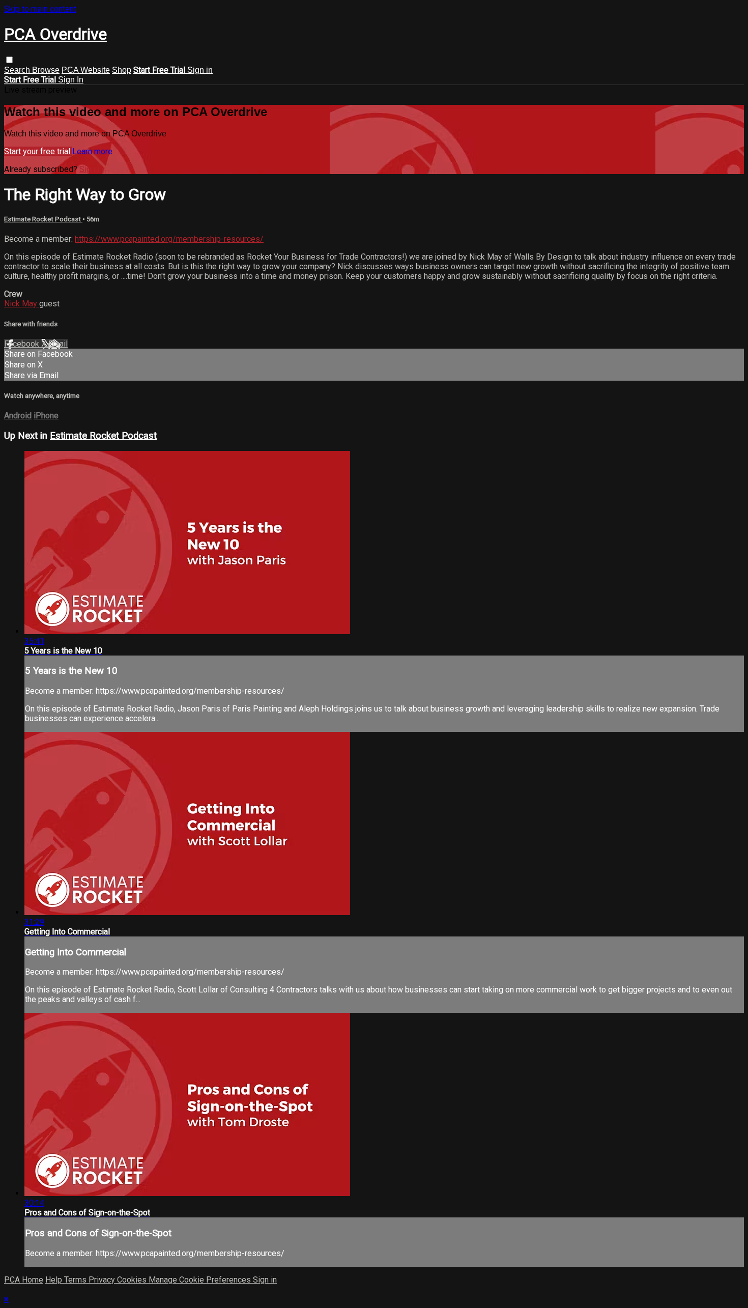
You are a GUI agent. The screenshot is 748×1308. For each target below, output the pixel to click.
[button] (9, 59)
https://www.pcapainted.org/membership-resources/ (169, 239)
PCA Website (86, 70)
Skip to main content (40, 9)
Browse (46, 70)
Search (18, 70)
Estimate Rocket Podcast (43, 219)
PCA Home (23, 1280)
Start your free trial (38, 151)
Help (54, 1280)
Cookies (133, 1280)
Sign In (70, 79)
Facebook (22, 344)
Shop (121, 70)
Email (58, 344)
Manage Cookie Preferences (201, 1280)
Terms (76, 1280)
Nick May (21, 303)
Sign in (200, 70)
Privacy (103, 1280)
